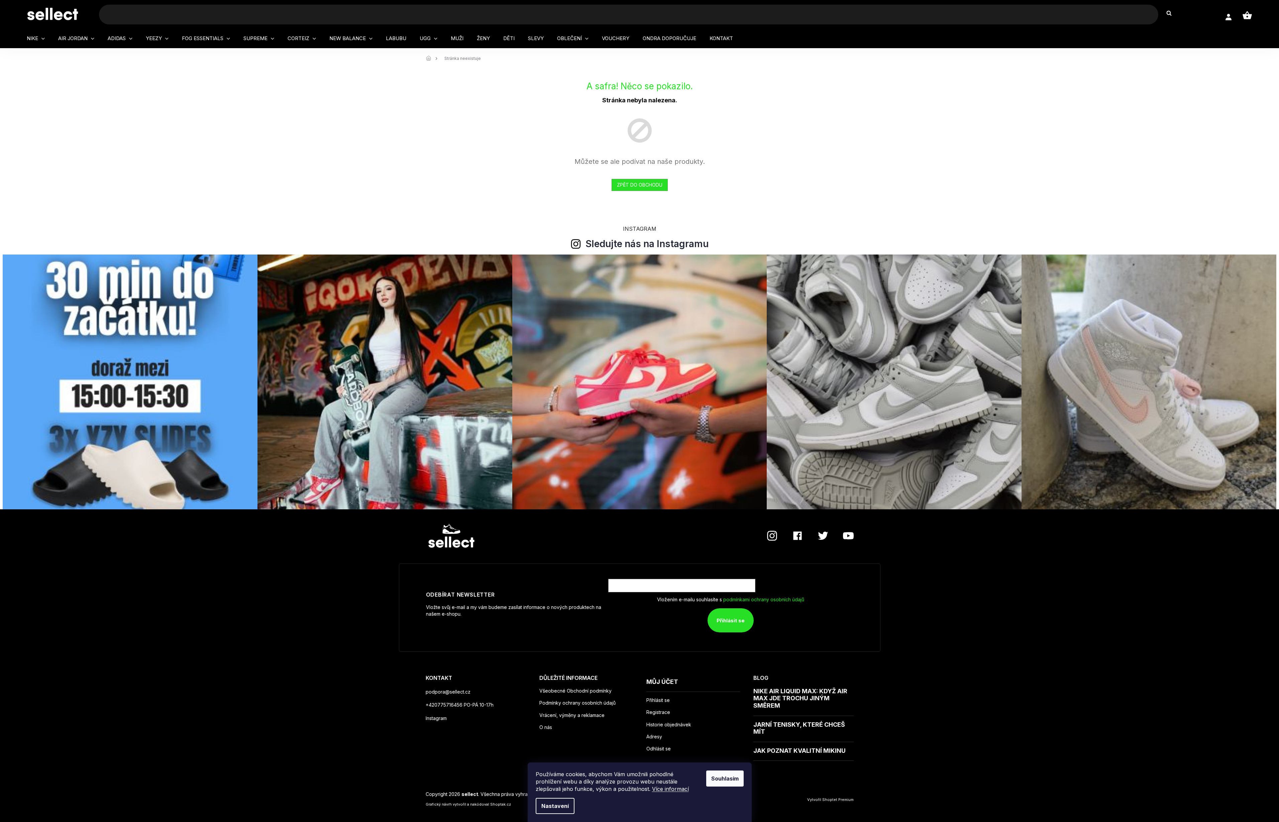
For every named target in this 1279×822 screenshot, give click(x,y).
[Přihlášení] (1228, 17)
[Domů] (430, 58)
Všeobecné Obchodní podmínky (575, 691)
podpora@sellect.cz (448, 692)
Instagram (436, 718)
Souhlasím (725, 778)
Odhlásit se (658, 748)
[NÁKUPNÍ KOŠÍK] (1247, 15)
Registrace (658, 712)
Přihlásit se (731, 620)
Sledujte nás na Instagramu (647, 243)
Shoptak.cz (500, 804)
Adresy (654, 736)
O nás (545, 727)
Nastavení (555, 806)
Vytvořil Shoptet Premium (830, 799)
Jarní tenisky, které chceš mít (799, 728)
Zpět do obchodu (639, 185)
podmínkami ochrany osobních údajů (763, 599)
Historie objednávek (668, 724)
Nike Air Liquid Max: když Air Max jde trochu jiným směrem (800, 698)
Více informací (670, 789)
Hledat (1172, 13)
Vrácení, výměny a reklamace (572, 715)
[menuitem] (35, 38)
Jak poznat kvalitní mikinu (799, 750)
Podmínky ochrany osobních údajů (577, 703)
